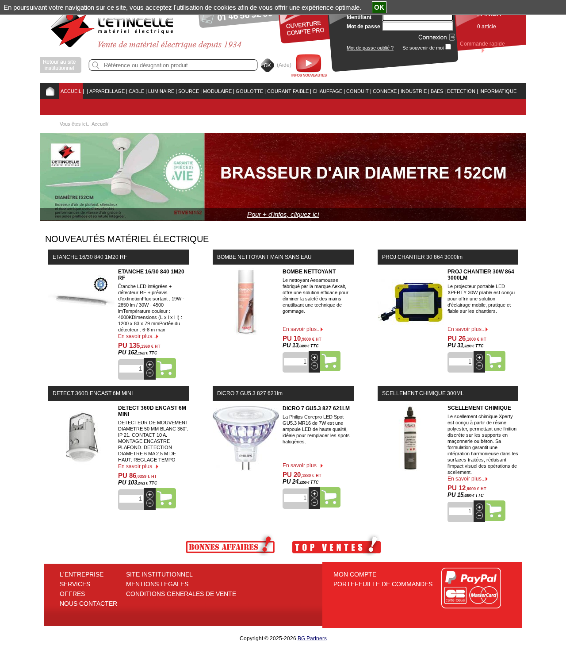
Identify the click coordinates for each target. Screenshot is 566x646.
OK (379, 7)
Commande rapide (482, 44)
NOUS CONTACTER (88, 603)
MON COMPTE (354, 574)
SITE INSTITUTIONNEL (159, 574)
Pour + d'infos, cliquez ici (283, 214)
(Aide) (284, 65)
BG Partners (312, 638)
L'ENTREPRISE (81, 574)
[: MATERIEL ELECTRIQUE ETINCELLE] (85, 91)
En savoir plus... (137, 336)
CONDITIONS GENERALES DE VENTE (181, 593)
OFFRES (72, 593)
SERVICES (75, 584)
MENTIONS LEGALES (157, 584)
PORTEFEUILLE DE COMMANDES (382, 584)
